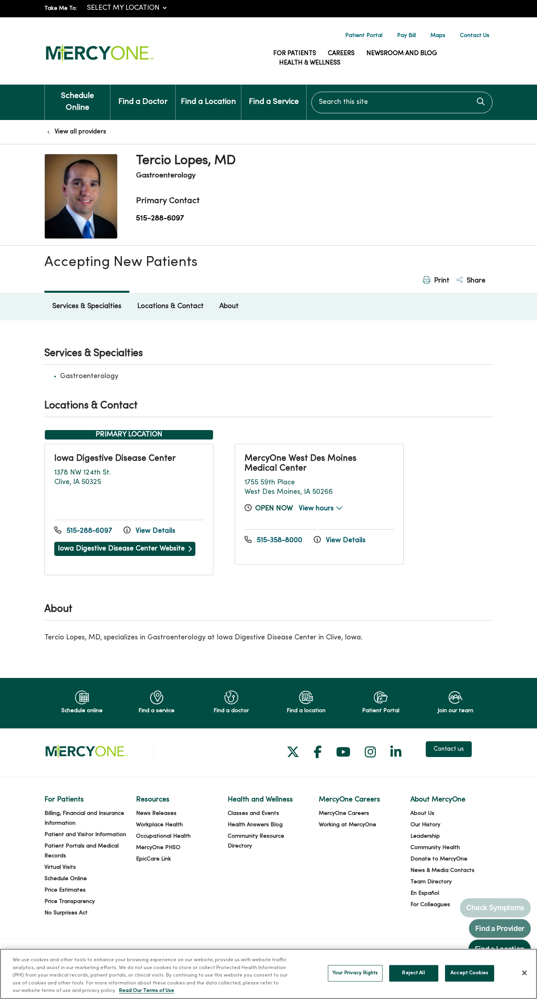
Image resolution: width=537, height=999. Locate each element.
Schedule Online (77, 102)
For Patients (294, 53)
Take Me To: (60, 8)
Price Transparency (69, 901)
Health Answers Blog (255, 824)
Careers (341, 53)
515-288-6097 (160, 218)
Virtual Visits (60, 867)
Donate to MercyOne (438, 859)
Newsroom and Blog (401, 53)
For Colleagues (430, 904)
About (229, 306)
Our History (425, 824)
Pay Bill (406, 35)
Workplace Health (159, 824)
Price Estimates (65, 890)
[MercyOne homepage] (99, 62)
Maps (437, 35)
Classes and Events (253, 813)
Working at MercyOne (347, 824)
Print (440, 280)
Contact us (449, 749)
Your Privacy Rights (355, 973)
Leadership (425, 836)
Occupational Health (163, 836)
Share (475, 280)
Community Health (435, 847)
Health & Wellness (309, 63)
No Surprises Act (66, 913)
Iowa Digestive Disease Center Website (121, 548)
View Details (154, 531)
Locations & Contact (170, 306)
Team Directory (431, 882)
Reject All (413, 973)
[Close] (524, 973)
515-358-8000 (279, 540)
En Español (424, 893)
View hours (317, 508)
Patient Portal (364, 35)
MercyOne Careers (344, 813)
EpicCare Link (153, 859)
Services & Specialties (86, 306)
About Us (422, 813)
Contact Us (474, 35)
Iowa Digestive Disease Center (115, 458)
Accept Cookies (469, 973)
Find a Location (208, 102)
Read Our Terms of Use (146, 990)
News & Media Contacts (442, 870)
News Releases (156, 813)
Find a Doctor (142, 102)
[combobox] (402, 102)
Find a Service (274, 102)
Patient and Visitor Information (85, 834)
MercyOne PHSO (158, 847)
